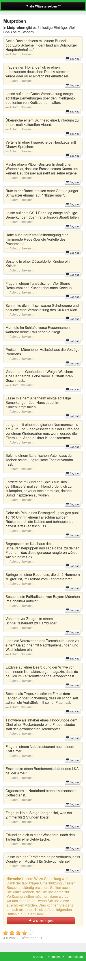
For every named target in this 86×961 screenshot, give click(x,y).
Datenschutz (55, 956)
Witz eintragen (42, 920)
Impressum (75, 956)
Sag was (74, 58)
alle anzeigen (43, 6)
